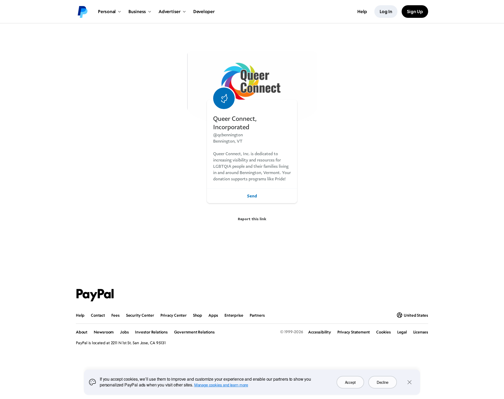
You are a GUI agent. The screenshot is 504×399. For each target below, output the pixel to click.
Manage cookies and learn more (221, 384)
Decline (382, 382)
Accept (350, 382)
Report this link (252, 219)
